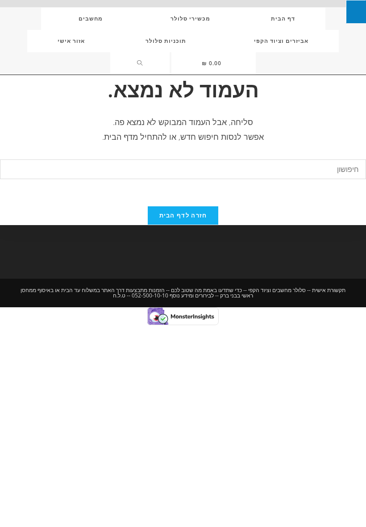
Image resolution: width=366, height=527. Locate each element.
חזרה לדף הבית (183, 215)
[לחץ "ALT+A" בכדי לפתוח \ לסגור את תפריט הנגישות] (356, 11)
